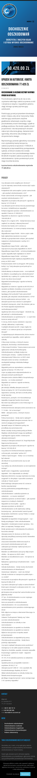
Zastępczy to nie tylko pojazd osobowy (15, 648)
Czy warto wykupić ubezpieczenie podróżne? (17, 645)
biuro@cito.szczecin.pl (12, 712)
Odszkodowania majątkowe (14, 728)
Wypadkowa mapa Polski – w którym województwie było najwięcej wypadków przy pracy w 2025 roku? (17, 258)
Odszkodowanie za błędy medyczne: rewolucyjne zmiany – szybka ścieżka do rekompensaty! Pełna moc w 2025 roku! (15, 354)
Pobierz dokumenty (11, 732)
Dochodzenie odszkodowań (13, 723)
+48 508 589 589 (8, 710)
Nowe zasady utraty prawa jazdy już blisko (16, 430)
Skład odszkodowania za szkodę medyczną (16, 673)
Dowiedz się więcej (13, 774)
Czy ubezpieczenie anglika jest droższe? (15, 183)
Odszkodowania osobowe (13, 726)
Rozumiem (25, 774)
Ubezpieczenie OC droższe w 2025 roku (15, 534)
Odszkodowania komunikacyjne (15, 730)
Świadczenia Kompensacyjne (11, 675)
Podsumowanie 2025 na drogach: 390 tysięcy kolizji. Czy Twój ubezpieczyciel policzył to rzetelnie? (17, 266)
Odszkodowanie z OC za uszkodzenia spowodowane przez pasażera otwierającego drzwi (17, 607)
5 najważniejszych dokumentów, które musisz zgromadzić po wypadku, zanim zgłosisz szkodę (17, 336)
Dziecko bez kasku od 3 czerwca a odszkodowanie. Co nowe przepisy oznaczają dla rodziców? (17, 228)
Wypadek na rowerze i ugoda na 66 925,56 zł (17, 286)
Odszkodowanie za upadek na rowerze (15, 630)
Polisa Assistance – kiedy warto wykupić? (16, 418)
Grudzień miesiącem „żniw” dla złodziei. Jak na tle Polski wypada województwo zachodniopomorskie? (18, 306)
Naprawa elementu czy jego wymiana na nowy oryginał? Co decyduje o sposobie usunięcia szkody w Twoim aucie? (18, 478)
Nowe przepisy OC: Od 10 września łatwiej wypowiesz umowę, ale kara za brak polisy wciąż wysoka (16, 392)
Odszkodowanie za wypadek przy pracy (15, 637)
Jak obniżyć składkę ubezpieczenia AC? (15, 387)
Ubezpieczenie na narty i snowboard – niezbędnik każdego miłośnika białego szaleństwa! (15, 362)
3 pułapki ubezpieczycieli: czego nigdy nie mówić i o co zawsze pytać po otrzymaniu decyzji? (16, 329)
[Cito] (18, 11)
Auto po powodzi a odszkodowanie (14, 602)
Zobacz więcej (18, 47)
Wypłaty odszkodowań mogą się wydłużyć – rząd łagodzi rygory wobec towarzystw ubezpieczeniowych (17, 435)
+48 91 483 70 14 (9, 708)
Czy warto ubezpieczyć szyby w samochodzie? (18, 584)
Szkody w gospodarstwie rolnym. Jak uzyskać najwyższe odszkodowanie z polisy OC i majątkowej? (17, 240)
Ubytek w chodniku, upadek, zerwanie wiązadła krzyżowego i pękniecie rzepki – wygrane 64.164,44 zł (18, 652)
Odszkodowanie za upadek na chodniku (15, 627)
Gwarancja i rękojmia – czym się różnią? (15, 572)
